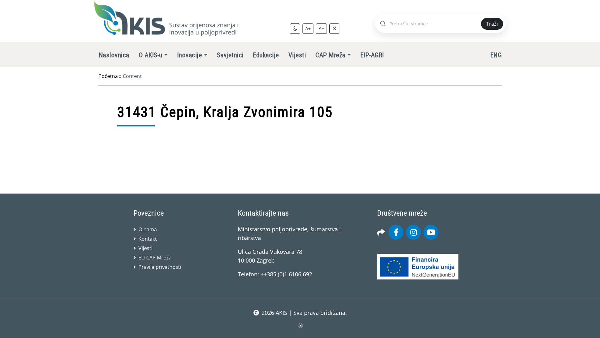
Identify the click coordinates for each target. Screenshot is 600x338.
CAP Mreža (330, 55)
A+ (308, 28)
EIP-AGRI (372, 55)
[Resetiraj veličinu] (334, 28)
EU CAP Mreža (155, 257)
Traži (492, 23)
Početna (108, 76)
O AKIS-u (150, 55)
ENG (496, 55)
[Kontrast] (295, 28)
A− (321, 28)
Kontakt (147, 238)
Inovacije (189, 55)
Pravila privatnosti (159, 267)
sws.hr (300, 325)
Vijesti (297, 55)
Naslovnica (114, 55)
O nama (147, 229)
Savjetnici (230, 55)
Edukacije (266, 55)
